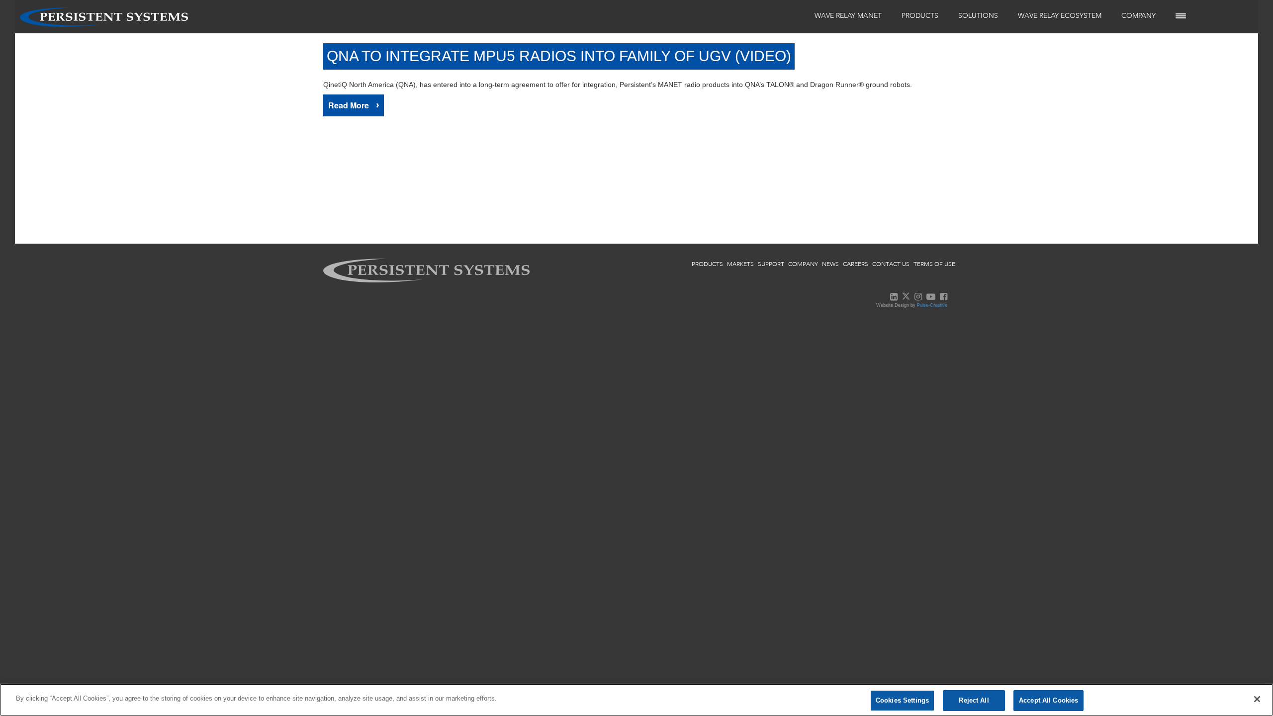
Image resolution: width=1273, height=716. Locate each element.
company (803, 264)
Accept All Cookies (1048, 700)
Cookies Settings (902, 700)
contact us (890, 264)
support (771, 264)
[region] (636, 700)
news (830, 264)
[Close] (1257, 699)
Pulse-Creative (932, 305)
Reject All (974, 700)
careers (855, 264)
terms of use (934, 264)
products (707, 264)
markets (740, 264)
